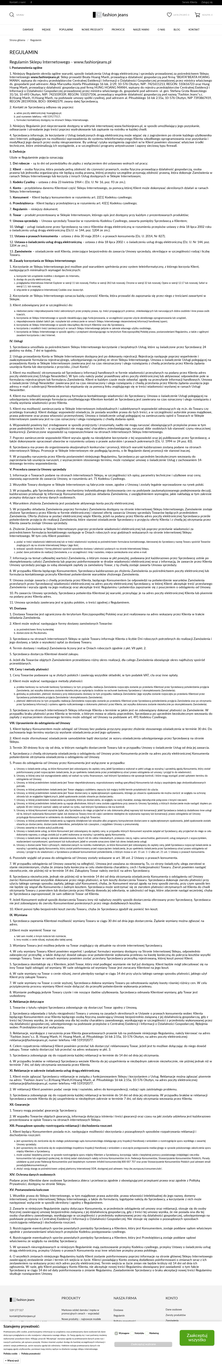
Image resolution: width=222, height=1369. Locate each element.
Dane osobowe (174, 1310)
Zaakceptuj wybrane (143, 1344)
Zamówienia (172, 1321)
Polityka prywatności (30, 1354)
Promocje (118, 30)
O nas (161, 30)
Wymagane (124, 1333)
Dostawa (118, 1310)
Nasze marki (141, 30)
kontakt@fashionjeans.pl (22, 1316)
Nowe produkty (92, 30)
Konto (172, 1298)
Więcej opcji (13, 1361)
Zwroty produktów (176, 1315)
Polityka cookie (10, 1354)
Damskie (28, 30)
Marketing (154, 1333)
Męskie (46, 30)
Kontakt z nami (17, 2)
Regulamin (119, 1316)
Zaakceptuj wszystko (197, 1337)
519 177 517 (16, 1310)
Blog (177, 30)
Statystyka (139, 1333)
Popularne (66, 30)
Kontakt (194, 30)
